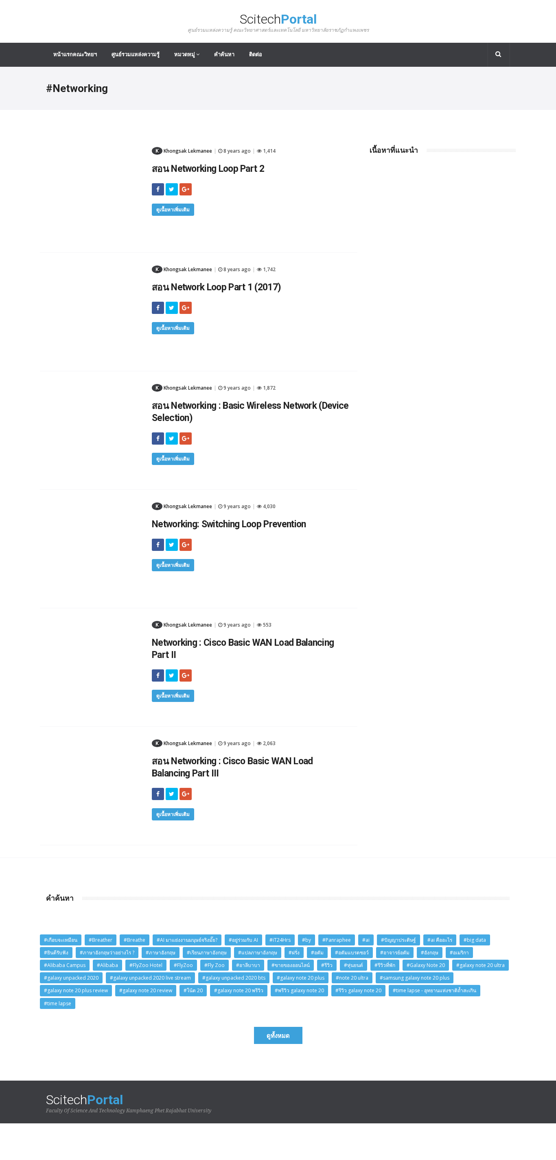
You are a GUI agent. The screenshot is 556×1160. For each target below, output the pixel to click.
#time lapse (57, 1003)
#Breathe (134, 939)
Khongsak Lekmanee (183, 150)
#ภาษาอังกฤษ (160, 952)
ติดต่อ (255, 54)
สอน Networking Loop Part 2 (208, 168)
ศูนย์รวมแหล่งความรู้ (136, 54)
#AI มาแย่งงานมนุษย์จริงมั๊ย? (187, 939)
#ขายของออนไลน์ (290, 965)
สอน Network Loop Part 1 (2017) (216, 287)
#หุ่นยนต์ (353, 965)
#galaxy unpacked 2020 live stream (150, 977)
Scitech (278, 23)
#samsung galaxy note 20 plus (414, 977)
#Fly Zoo (214, 965)
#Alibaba (107, 965)
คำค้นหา (224, 54)
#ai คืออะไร (439, 939)
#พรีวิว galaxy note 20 (299, 990)
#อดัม (317, 952)
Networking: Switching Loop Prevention (229, 524)
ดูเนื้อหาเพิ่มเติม (173, 209)
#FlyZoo (183, 965)
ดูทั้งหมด (278, 1035)
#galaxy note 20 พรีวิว (238, 990)
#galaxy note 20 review (145, 990)
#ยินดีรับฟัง (56, 952)
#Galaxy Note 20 (426, 965)
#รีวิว (327, 965)
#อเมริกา (459, 952)
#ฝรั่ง (294, 952)
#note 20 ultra (352, 977)
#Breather (100, 939)
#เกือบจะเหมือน (60, 939)
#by (306, 939)
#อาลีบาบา (248, 965)
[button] (499, 55)
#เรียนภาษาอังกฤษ (207, 952)
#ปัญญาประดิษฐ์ (398, 939)
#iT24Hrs (280, 939)
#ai (366, 939)
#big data (475, 939)
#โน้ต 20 (193, 990)
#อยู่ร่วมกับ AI (243, 939)
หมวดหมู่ (185, 54)
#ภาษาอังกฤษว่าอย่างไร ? (107, 952)
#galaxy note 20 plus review (76, 990)
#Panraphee (336, 939)
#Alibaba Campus (64, 965)
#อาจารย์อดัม (394, 952)
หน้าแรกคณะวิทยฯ (75, 54)
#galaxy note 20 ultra (480, 965)
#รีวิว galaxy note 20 (358, 990)
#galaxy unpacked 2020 (71, 977)
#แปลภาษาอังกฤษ (257, 952)
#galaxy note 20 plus (300, 977)
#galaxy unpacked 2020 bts (233, 977)
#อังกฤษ (429, 952)
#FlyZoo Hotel (145, 965)
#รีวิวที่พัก (384, 965)
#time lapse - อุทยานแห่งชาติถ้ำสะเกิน (434, 990)
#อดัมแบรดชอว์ (352, 952)
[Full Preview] (93, 148)
